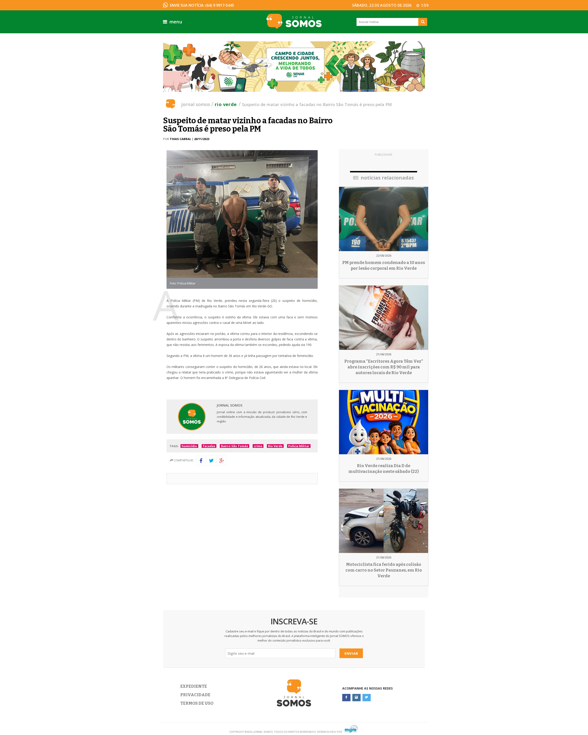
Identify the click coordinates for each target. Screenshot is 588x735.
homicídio (189, 446)
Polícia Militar (298, 446)
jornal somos (195, 104)
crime (258, 446)
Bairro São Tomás (234, 446)
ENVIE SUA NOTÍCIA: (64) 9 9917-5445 (202, 5)
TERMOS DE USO (196, 703)
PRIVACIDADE (195, 694)
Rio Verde (226, 104)
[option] (294, 66)
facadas (209, 446)
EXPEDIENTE (193, 686)
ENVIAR (351, 653)
